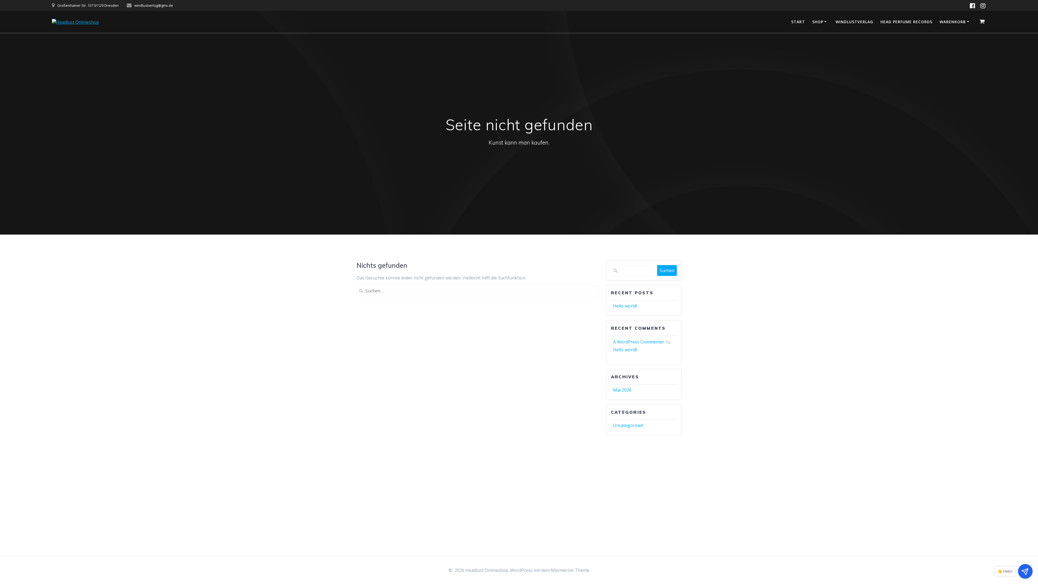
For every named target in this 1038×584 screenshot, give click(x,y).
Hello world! (625, 306)
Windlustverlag (854, 21)
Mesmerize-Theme (570, 570)
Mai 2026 (622, 390)
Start (798, 21)
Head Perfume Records (906, 21)
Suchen (667, 270)
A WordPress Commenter (638, 342)
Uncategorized (628, 425)
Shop (817, 21)
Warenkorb (953, 21)
